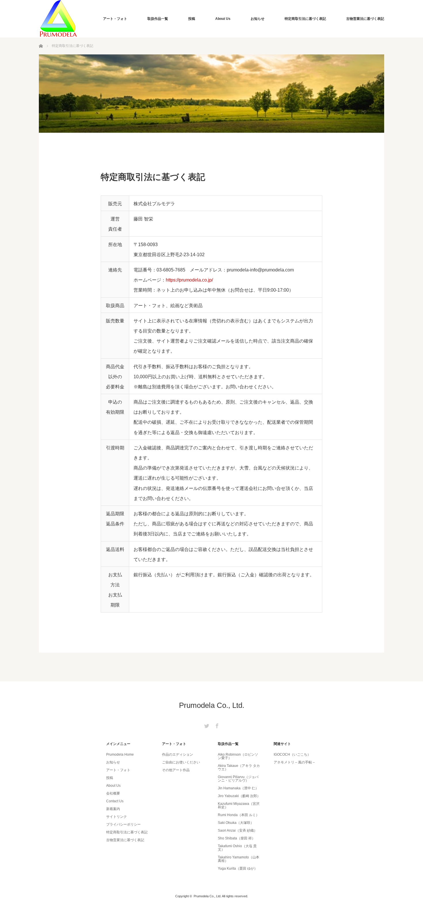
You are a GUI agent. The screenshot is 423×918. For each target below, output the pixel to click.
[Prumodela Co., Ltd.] (58, 18)
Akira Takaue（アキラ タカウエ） (239, 767)
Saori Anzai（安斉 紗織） (237, 830)
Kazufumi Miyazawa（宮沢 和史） (239, 805)
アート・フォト (115, 19)
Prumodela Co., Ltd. (211, 705)
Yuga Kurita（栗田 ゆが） (238, 868)
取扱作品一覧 (157, 19)
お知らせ (257, 19)
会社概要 (113, 793)
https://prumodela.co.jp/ (189, 280)
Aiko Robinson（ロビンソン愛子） (238, 756)
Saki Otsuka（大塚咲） (236, 822)
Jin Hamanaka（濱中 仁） (238, 788)
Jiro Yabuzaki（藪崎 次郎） (239, 796)
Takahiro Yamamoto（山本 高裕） (238, 859)
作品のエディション (177, 754)
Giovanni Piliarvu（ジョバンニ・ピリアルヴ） (238, 778)
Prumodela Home (120, 754)
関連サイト (282, 744)
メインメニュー (118, 744)
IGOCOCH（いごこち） (292, 754)
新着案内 (113, 809)
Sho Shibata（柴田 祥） (236, 838)
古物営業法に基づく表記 (365, 19)
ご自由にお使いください (181, 762)
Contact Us (114, 801)
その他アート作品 (176, 770)
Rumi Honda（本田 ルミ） (238, 815)
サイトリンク (116, 816)
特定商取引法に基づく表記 (305, 19)
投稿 (191, 19)
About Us (222, 19)
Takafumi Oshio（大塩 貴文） (237, 847)
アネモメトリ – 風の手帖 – (294, 762)
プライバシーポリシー (123, 824)
